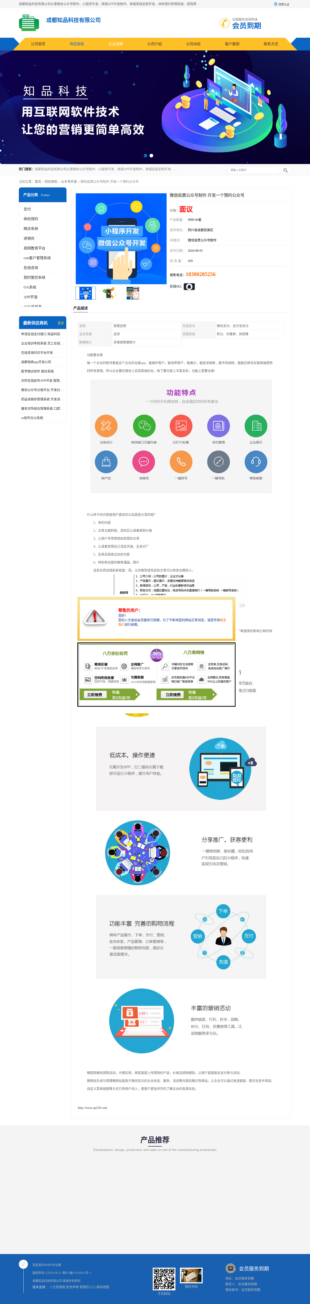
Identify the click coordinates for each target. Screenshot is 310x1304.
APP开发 (31, 297)
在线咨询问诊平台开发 (37, 352)
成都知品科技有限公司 (47, 1280)
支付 (27, 209)
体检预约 (31, 219)
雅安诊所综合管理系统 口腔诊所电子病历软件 (42, 408)
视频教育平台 (34, 248)
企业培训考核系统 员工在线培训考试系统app (42, 343)
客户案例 (232, 44)
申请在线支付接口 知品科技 (40, 334)
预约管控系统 (34, 277)
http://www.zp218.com (92, 1108)
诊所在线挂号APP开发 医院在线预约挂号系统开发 (42, 380)
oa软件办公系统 (32, 418)
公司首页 (38, 44)
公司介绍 (154, 44)
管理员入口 (88, 1287)
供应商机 (77, 44)
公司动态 (193, 44)
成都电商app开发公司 (36, 362)
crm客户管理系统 (37, 258)
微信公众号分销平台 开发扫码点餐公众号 (42, 390)
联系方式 (271, 44)
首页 (38, 181)
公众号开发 (69, 181)
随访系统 (31, 229)
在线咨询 (31, 268)
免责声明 (72, 1287)
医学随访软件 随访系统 (37, 371)
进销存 (29, 238)
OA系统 (30, 287)
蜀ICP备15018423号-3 (76, 1272)
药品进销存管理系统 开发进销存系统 (42, 399)
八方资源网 (57, 1287)
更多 (61, 323)
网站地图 (102, 1287)
